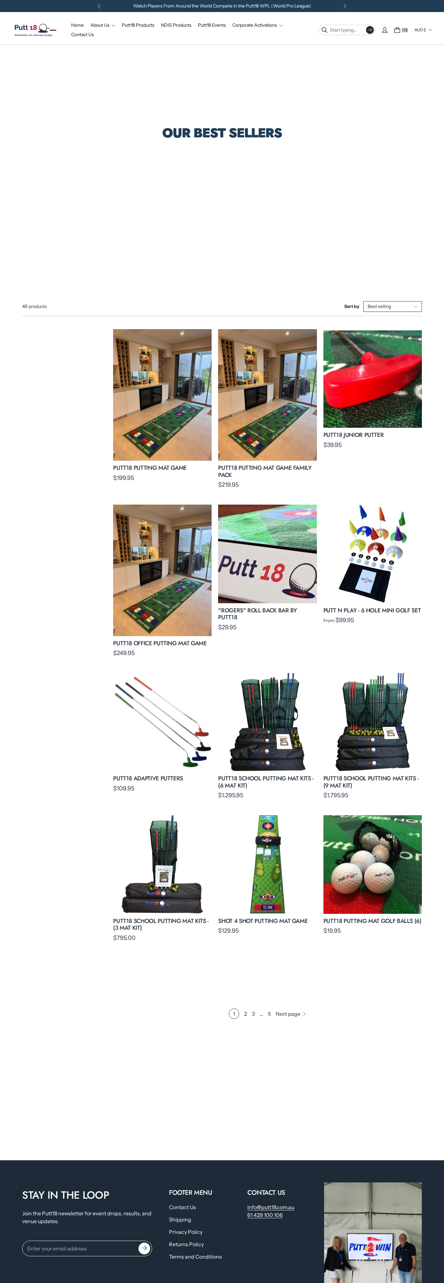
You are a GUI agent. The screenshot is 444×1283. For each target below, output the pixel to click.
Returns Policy (186, 1244)
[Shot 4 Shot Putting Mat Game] (267, 864)
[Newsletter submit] (144, 1248)
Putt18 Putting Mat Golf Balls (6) (372, 921)
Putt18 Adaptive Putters (148, 778)
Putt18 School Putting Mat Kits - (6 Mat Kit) (265, 782)
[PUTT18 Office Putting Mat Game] (162, 570)
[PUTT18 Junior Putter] (372, 378)
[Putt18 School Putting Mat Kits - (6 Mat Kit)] (267, 722)
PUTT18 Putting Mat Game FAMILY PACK (264, 471)
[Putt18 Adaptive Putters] (162, 722)
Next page (288, 1014)
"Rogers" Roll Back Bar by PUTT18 (257, 614)
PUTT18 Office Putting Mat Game (159, 643)
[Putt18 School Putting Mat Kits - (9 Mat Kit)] (372, 722)
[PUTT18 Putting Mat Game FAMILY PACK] (267, 395)
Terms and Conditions (195, 1256)
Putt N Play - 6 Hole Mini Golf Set (372, 610)
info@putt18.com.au (270, 1207)
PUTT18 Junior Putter (353, 435)
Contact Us (182, 1207)
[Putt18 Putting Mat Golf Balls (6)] (372, 864)
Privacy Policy (185, 1232)
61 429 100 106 (265, 1215)
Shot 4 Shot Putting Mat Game (262, 921)
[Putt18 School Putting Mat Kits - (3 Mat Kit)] (162, 864)
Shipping (180, 1219)
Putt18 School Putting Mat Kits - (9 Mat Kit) (371, 782)
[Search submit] (370, 30)
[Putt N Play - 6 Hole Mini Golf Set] (372, 554)
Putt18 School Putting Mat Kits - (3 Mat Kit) (160, 924)
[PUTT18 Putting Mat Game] (162, 395)
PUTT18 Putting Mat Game (150, 468)
